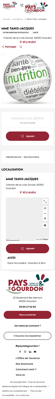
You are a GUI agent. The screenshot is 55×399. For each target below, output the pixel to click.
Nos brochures (24, 364)
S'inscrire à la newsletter (27, 335)
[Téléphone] (22, 5)
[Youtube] (35, 352)
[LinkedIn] (30, 352)
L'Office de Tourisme (28, 358)
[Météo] (28, 5)
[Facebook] (20, 352)
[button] (36, 11)
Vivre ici (20, 375)
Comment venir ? (26, 369)
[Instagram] (25, 352)
